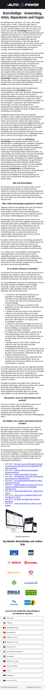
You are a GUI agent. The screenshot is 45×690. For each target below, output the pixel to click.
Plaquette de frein (12, 642)
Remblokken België (12, 628)
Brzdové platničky (12, 666)
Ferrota (9, 671)
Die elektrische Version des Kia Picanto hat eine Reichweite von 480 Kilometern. (24, 477)
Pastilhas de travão (12, 661)
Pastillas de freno (12, 637)
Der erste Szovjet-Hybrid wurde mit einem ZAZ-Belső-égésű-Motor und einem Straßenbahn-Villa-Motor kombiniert (24, 466)
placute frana (16, 68)
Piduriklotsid (10, 675)
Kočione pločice (11, 647)
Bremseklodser (11, 632)
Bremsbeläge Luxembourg (14, 651)
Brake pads (10, 618)
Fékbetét (9, 623)
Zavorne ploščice (12, 680)
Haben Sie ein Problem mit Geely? (25, 474)
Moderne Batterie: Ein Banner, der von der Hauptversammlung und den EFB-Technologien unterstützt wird (24, 487)
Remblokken (10, 656)
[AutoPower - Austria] (22, 3)
